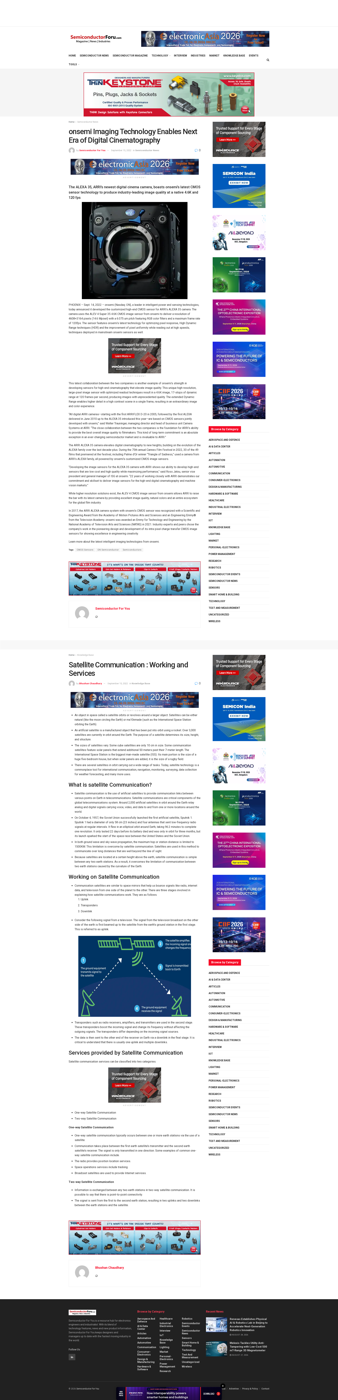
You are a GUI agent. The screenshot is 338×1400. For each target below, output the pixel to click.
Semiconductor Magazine (130, 55)
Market (214, 55)
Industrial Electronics (225, 507)
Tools (73, 64)
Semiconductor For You (92, 150)
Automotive (217, 466)
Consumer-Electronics (224, 480)
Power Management (222, 554)
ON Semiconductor (108, 550)
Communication (219, 473)
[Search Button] (268, 60)
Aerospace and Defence (224, 439)
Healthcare (216, 500)
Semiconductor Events (224, 574)
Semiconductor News (94, 55)
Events (253, 55)
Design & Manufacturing (225, 486)
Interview (180, 55)
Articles (214, 453)
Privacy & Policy (250, 1388)
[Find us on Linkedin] (72, 1357)
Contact (265, 1388)
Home (72, 55)
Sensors (214, 587)
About (222, 1388)
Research (215, 561)
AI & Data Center (219, 446)
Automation (217, 460)
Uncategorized (219, 614)
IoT (211, 520)
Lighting (214, 534)
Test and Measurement (224, 607)
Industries (198, 55)
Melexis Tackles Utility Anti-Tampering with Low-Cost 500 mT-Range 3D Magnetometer (248, 1346)
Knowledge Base (234, 55)
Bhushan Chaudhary (90, 683)
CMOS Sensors (85, 550)
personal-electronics (224, 547)
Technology (160, 55)
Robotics (215, 567)
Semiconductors (132, 550)
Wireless (214, 621)
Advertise (234, 1388)
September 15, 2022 (121, 150)
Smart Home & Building (224, 594)
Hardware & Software (223, 493)
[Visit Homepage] (96, 39)
